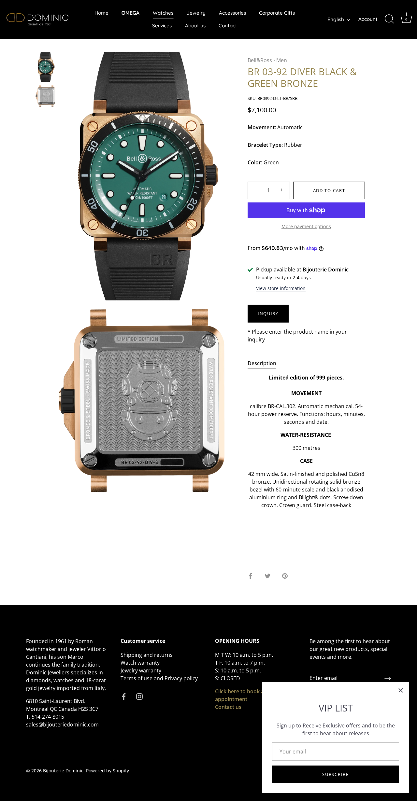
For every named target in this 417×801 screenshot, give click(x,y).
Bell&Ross (260, 60)
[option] (45, 67)
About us (195, 25)
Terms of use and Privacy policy (159, 678)
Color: (255, 162)
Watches (163, 13)
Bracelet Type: (265, 145)
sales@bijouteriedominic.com (62, 724)
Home (101, 13)
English (335, 19)
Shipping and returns (147, 654)
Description (262, 363)
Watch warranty (140, 662)
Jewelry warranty (141, 670)
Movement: (262, 127)
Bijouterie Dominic (63, 770)
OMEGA (130, 13)
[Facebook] (124, 695)
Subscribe (335, 774)
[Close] (401, 690)
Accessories (232, 13)
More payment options (306, 226)
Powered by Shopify (107, 770)
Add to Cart (329, 190)
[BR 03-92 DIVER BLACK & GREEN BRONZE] (45, 66)
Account (368, 19)
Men (281, 60)
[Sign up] (387, 678)
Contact (228, 25)
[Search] (389, 19)
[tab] (265, 363)
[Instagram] (139, 695)
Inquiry (268, 313)
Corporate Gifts (277, 13)
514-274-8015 (48, 716)
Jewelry (196, 13)
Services (162, 25)
